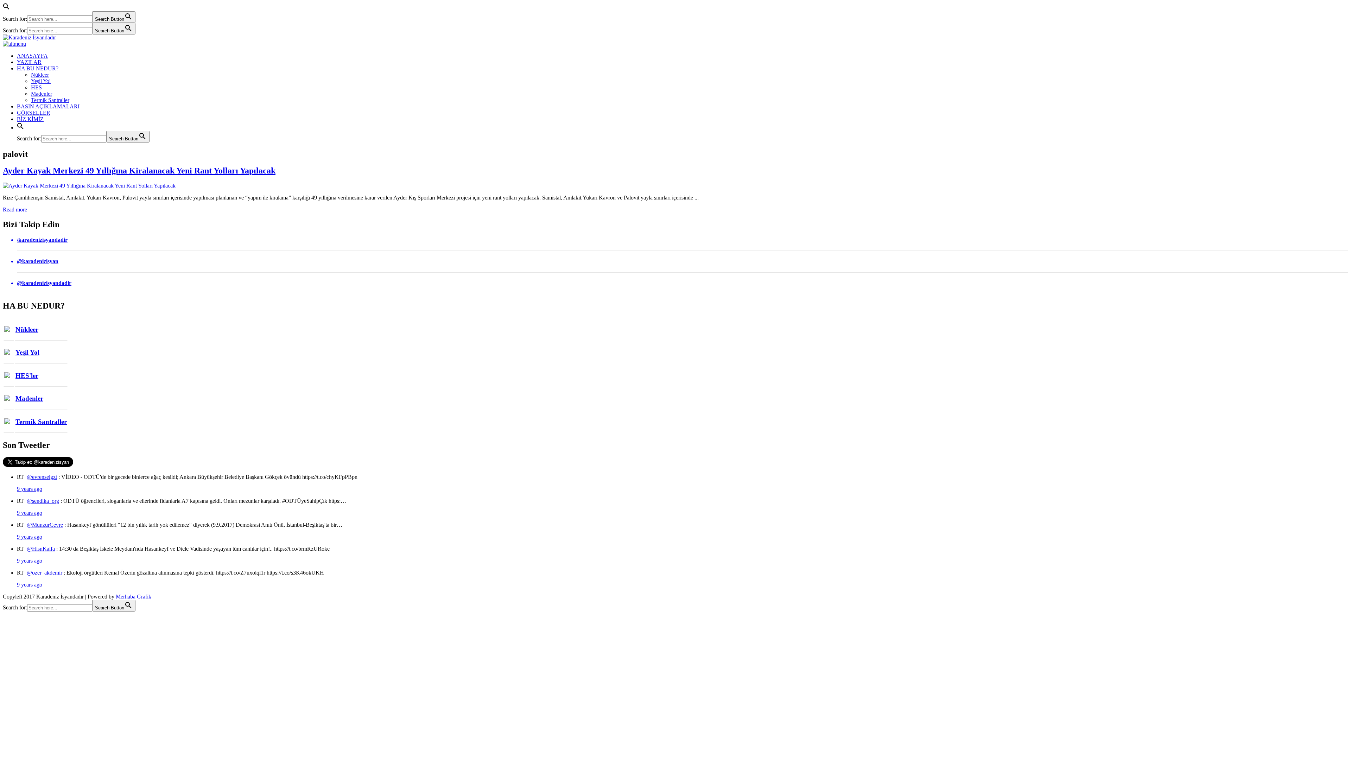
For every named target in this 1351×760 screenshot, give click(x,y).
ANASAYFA (32, 56)
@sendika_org (43, 501)
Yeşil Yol (41, 81)
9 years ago (29, 489)
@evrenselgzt (42, 477)
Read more (15, 210)
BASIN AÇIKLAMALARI (48, 106)
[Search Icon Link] (20, 128)
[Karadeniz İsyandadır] (675, 37)
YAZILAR (29, 62)
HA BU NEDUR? (37, 68)
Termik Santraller (50, 100)
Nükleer (40, 75)
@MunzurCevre (45, 525)
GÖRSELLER (33, 113)
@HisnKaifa (41, 549)
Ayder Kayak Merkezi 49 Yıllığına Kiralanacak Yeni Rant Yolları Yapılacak (139, 170)
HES (36, 87)
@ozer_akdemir (44, 573)
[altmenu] (14, 44)
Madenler (41, 94)
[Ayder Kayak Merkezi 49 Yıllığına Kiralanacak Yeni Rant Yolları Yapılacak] (89, 186)
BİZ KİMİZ (30, 119)
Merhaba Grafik (133, 597)
